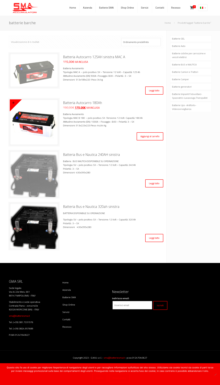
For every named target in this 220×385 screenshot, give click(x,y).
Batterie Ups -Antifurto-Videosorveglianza (184, 107)
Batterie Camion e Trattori (185, 72)
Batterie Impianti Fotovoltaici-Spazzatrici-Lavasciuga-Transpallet (189, 96)
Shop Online (68, 304)
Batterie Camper (180, 79)
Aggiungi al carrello (150, 136)
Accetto (99, 378)
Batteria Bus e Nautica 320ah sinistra (91, 206)
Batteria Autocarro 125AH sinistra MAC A (94, 57)
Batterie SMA (69, 297)
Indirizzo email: (120, 298)
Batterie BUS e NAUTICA (184, 64)
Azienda (66, 290)
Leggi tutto (154, 90)
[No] (215, 374)
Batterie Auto (178, 46)
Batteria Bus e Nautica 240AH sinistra (91, 154)
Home (168, 23)
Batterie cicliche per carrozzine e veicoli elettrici (189, 55)
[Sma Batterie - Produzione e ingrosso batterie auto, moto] (25, 7)
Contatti (66, 319)
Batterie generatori (182, 86)
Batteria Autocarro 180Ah (82, 102)
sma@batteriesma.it (19, 316)
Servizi (65, 312)
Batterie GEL (178, 38)
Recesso (67, 327)
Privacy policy (119, 378)
